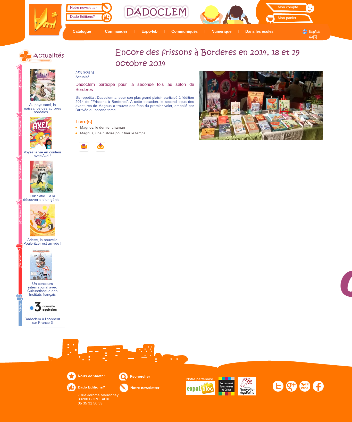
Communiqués (184, 31)
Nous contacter (91, 376)
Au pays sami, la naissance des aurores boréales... (42, 108)
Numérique (221, 31)
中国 (313, 37)
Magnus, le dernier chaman (102, 127)
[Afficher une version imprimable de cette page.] (84, 147)
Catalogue (82, 31)
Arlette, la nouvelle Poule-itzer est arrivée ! (42, 241)
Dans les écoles (259, 31)
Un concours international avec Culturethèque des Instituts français (42, 289)
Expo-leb (149, 31)
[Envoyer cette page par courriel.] (100, 147)
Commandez (116, 31)
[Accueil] (42, 18)
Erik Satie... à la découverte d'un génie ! (42, 198)
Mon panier (287, 18)
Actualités (48, 56)
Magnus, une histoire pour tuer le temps (112, 133)
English (314, 32)
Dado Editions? (82, 16)
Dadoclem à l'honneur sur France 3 (42, 321)
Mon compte (288, 7)
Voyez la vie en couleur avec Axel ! (42, 154)
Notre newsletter (83, 7)
